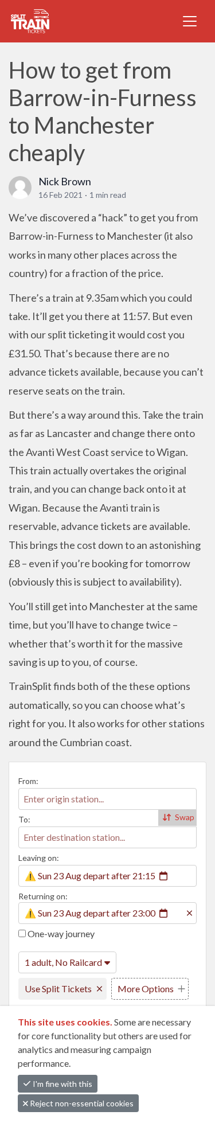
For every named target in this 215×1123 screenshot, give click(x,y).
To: (24, 819)
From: (28, 781)
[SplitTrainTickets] (58, 21)
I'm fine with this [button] (61, 1084)
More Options (146, 988)
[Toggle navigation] (190, 21)
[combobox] (107, 799)
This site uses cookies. (66, 1021)
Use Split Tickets (58, 988)
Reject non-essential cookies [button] (81, 1103)
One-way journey (60, 933)
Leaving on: (38, 858)
